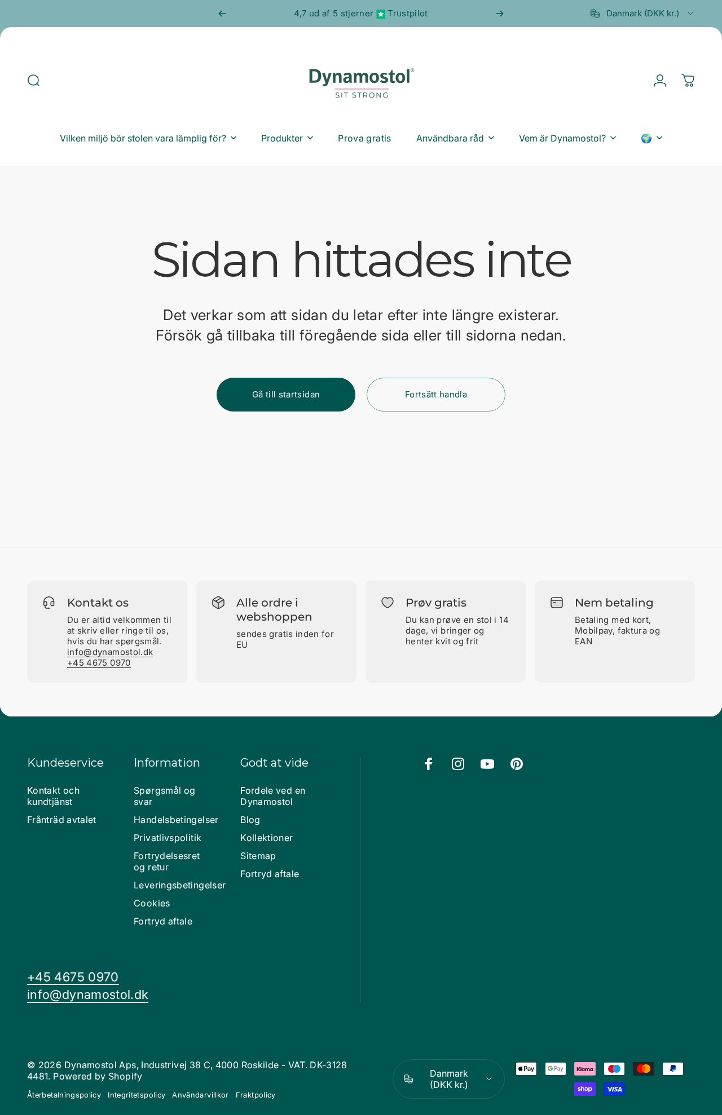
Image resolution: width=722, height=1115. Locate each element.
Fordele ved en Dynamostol (272, 796)
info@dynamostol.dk (110, 652)
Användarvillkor (200, 1095)
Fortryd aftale (163, 921)
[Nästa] (499, 13)
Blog (250, 819)
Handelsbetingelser (176, 819)
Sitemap (258, 855)
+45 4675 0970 (99, 662)
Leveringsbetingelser (180, 885)
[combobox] (643, 13)
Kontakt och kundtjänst (53, 796)
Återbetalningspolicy (64, 1095)
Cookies (152, 903)
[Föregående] (222, 13)
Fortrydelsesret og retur (167, 861)
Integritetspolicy (136, 1095)
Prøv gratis (436, 602)
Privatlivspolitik (167, 837)
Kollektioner (266, 837)
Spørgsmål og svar (164, 796)
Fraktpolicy (256, 1095)
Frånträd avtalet (61, 819)
